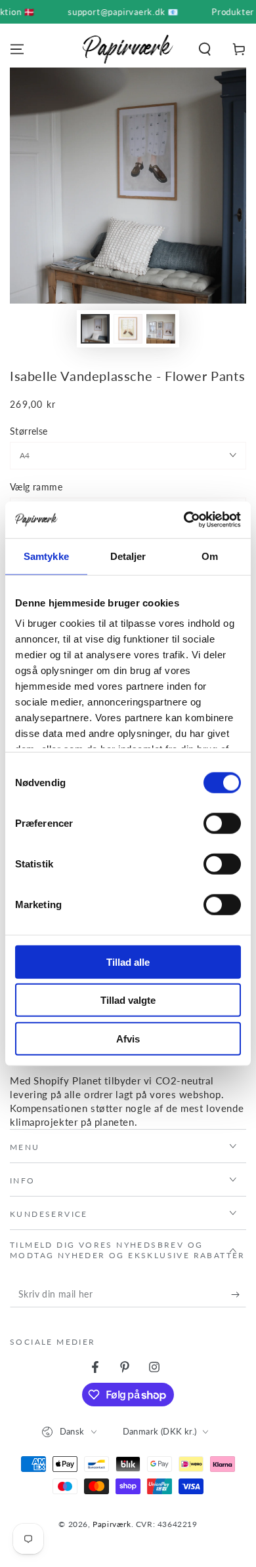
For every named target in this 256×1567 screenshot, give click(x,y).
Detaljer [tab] (128, 555)
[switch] (222, 822)
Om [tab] (210, 555)
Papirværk (112, 1524)
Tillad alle (128, 961)
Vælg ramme (36, 486)
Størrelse (29, 431)
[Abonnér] (238, 1294)
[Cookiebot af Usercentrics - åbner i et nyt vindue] (184, 519)
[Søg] (205, 49)
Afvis (128, 1038)
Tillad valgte (128, 1000)
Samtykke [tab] (46, 555)
